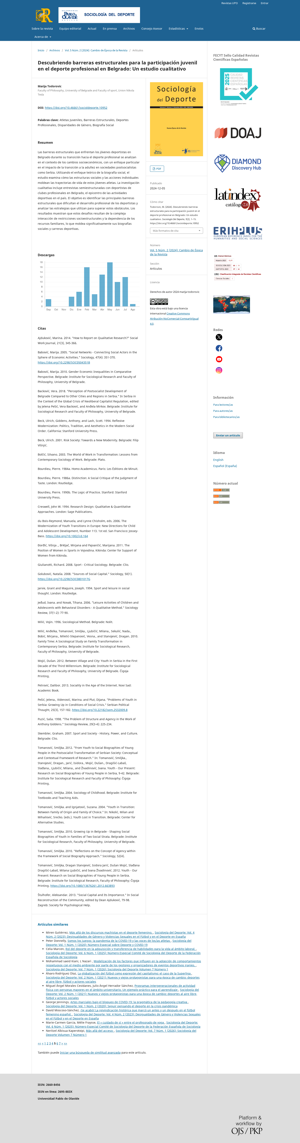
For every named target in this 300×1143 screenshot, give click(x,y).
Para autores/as (223, 411)
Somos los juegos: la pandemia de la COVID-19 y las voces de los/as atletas (119, 941)
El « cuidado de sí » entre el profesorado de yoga (131, 1022)
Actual (92, 28)
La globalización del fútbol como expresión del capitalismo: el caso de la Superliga (134, 973)
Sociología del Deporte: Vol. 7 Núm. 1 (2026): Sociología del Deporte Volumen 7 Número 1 (107, 969)
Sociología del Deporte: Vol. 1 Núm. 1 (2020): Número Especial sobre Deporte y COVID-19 (118, 943)
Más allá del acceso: (100, 1031)
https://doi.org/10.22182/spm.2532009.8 (100, 710)
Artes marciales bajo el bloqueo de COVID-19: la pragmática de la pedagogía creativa (129, 1002)
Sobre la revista (42, 28)
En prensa (110, 28)
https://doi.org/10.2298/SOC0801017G (64, 579)
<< (39, 1043)
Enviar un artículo (228, 435)
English (218, 460)
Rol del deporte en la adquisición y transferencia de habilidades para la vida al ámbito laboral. (131, 949)
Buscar (260, 28)
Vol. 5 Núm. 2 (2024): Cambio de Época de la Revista (96, 50)
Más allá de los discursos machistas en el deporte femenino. (111, 932)
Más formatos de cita (165, 230)
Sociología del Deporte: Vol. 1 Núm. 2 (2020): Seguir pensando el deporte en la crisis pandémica (112, 1006)
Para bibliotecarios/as (226, 417)
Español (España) (225, 466)
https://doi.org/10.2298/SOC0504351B (64, 362)
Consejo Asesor (151, 28)
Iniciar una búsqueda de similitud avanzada (90, 1052)
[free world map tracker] (231, 313)
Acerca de (41, 37)
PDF (158, 169)
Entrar (264, 3)
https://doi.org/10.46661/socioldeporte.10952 (76, 108)
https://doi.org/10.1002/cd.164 (67, 536)
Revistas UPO (229, 3)
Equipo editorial (70, 28)
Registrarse (249, 3)
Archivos (129, 28)
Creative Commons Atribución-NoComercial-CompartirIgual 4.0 (174, 319)
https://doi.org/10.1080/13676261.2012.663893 (82, 886)
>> (65, 1043)
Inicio (41, 50)
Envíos (199, 28)
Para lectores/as (223, 404)
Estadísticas (177, 28)
